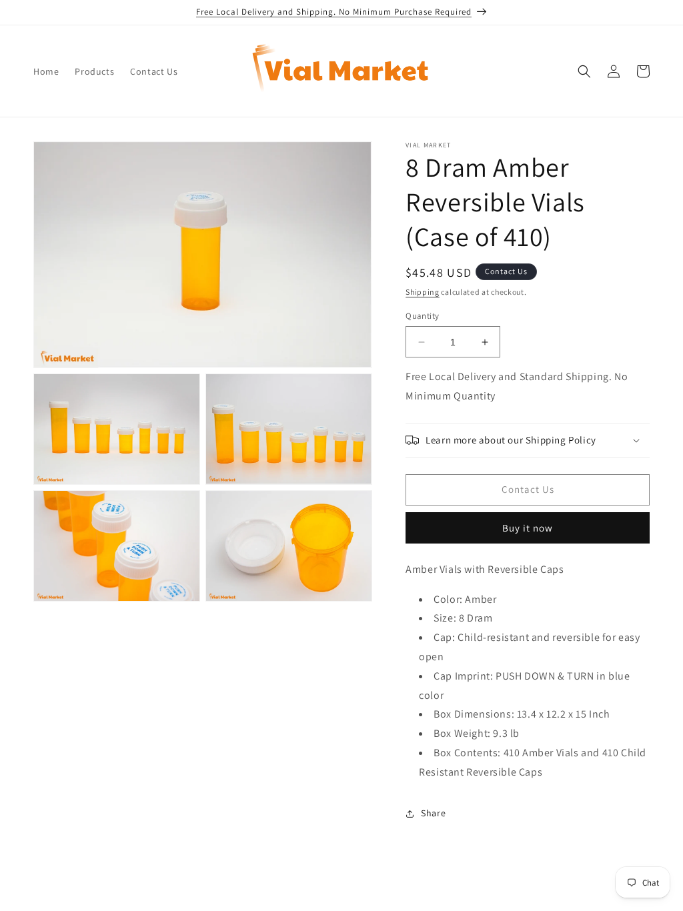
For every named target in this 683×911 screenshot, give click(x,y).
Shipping (423, 292)
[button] (584, 71)
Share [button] (433, 813)
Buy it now (527, 528)
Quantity (422, 315)
